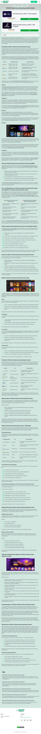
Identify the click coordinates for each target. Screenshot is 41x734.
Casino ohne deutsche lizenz (5, 717)
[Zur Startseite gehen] (5, 2)
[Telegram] (21, 720)
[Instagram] (31, 720)
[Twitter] (27, 720)
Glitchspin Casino (11, 18)
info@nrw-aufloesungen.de (25, 717)
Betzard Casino (11, 29)
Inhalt (5, 35)
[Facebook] (25, 720)
